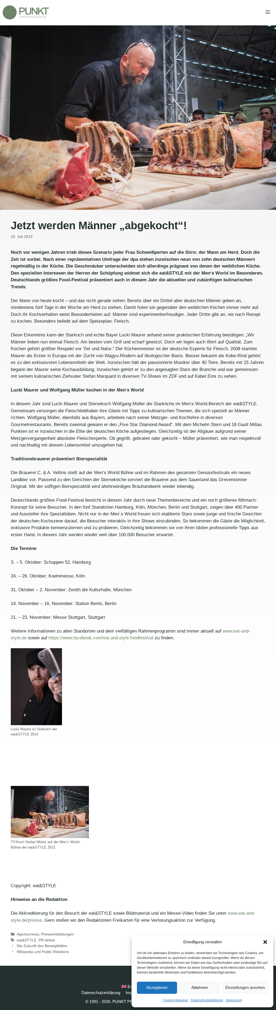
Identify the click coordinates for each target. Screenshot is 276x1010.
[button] (265, 942)
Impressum (234, 1000)
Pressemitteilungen (57, 934)
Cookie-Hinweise (175, 1000)
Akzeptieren (156, 987)
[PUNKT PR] (26, 12)
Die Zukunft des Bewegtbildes (42, 946)
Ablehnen (199, 987)
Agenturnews (28, 934)
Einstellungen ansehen (245, 987)
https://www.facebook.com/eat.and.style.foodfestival (101, 637)
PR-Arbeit (47, 940)
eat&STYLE (26, 940)
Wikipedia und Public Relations (43, 952)
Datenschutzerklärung (207, 1000)
